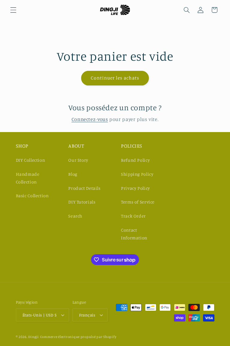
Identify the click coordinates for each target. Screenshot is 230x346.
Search (75, 215)
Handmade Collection (28, 178)
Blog (72, 174)
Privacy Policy (135, 188)
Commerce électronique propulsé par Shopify (78, 337)
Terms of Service (138, 201)
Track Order (133, 215)
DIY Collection (30, 160)
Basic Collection (32, 195)
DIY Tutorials (81, 201)
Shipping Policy (137, 174)
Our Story (78, 160)
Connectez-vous (90, 119)
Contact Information (134, 233)
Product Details (84, 188)
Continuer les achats (115, 78)
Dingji (33, 337)
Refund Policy (135, 160)
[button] (13, 10)
